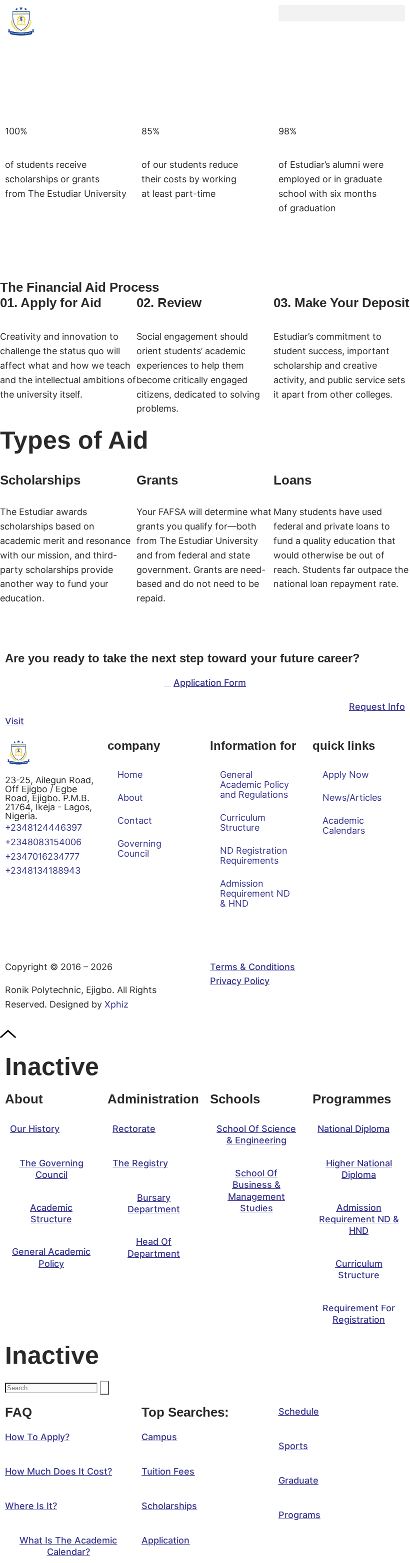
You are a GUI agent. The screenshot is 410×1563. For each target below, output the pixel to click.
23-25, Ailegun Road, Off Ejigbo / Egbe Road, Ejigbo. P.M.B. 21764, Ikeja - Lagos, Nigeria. (49, 798)
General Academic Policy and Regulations (254, 784)
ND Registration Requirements (254, 855)
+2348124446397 (43, 827)
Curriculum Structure (243, 822)
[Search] (104, 1387)
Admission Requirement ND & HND (255, 893)
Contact (135, 820)
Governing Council (140, 848)
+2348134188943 (42, 870)
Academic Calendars (343, 825)
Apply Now (345, 774)
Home (130, 774)
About (130, 797)
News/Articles (352, 797)
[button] (341, 13)
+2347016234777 (42, 856)
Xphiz (116, 1004)
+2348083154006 (45, 842)
